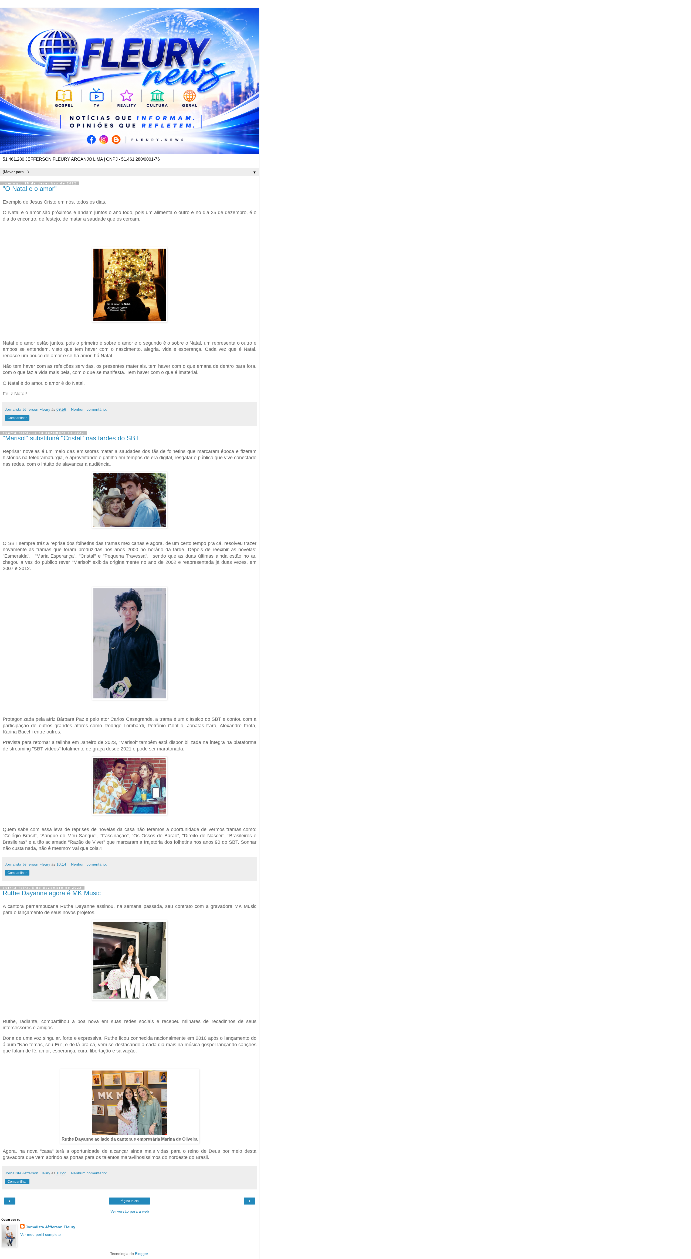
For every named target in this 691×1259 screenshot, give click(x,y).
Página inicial (130, 1201)
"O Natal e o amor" (30, 188)
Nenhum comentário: (89, 409)
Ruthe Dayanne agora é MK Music (52, 893)
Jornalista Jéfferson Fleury (50, 1227)
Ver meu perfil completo (40, 1234)
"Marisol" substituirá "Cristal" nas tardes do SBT (71, 438)
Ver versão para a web (129, 1211)
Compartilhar (17, 418)
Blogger (141, 1253)
